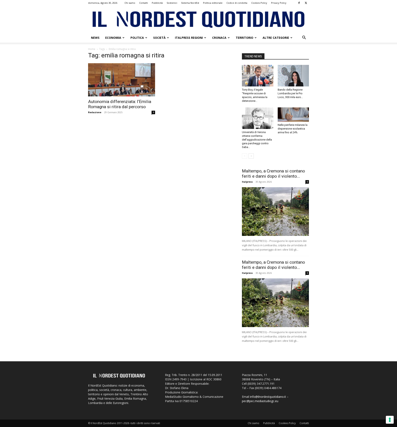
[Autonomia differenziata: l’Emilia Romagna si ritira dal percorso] (121, 79)
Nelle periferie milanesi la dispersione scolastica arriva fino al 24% (292, 128)
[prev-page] (244, 156)
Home (91, 49)
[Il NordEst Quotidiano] (198, 19)
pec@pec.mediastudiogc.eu (260, 401)
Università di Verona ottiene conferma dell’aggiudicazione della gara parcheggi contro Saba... (257, 140)
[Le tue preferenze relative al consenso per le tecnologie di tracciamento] (390, 420)
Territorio (244, 38)
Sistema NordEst (190, 2)
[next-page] (251, 156)
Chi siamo (129, 2)
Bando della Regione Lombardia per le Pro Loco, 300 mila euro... (290, 93)
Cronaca (219, 38)
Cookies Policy (259, 2)
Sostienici (172, 2)
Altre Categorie (276, 38)
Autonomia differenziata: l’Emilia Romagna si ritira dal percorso (119, 104)
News (95, 38)
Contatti (143, 2)
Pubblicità (157, 2)
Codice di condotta (236, 2)
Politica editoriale (212, 2)
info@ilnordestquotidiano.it (268, 397)
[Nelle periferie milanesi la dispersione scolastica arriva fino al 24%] (293, 114)
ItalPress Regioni (189, 38)
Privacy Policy (278, 2)
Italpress (247, 181)
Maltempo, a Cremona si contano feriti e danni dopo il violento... (273, 174)
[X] (306, 3)
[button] (304, 38)
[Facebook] (299, 3)
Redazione (94, 112)
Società (159, 38)
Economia (113, 38)
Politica (137, 38)
